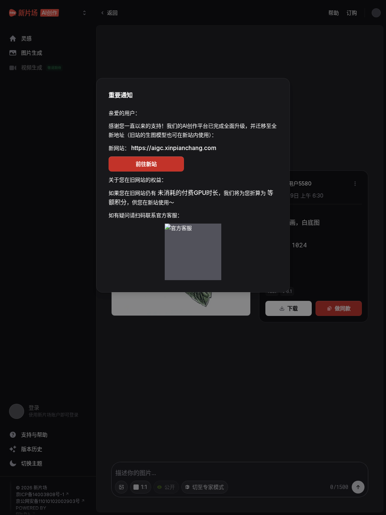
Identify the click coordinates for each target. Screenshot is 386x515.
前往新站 (146, 164)
